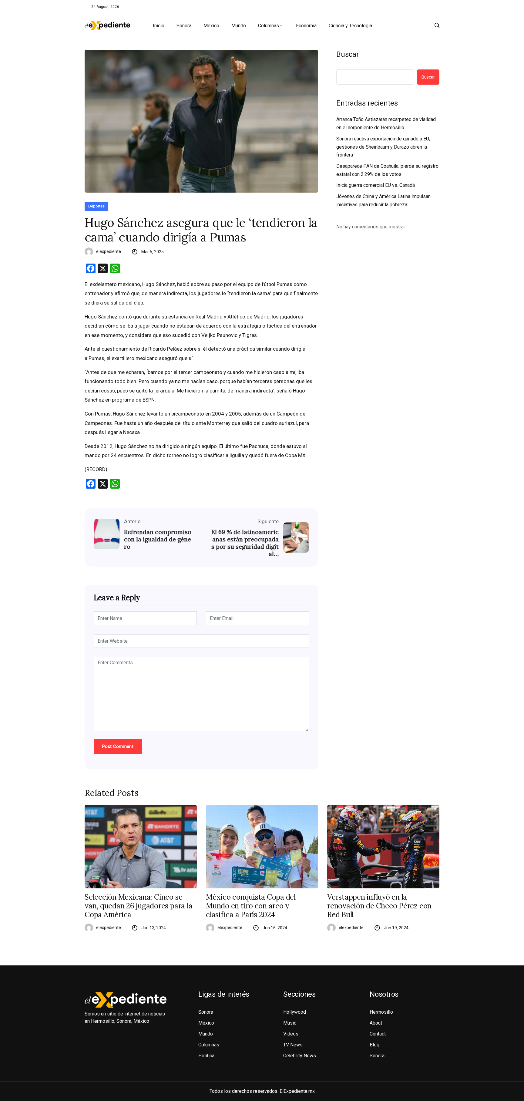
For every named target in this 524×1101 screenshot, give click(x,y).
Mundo (238, 26)
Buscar (347, 54)
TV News (293, 1045)
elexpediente (108, 251)
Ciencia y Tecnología (350, 26)
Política (206, 1056)
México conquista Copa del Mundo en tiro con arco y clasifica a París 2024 (251, 906)
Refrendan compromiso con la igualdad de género (157, 539)
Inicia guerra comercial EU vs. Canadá (375, 185)
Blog (374, 1045)
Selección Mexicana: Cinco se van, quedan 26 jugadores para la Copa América (138, 906)
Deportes (96, 206)
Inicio (158, 26)
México (211, 26)
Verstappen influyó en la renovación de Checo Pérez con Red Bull (379, 906)
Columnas (268, 26)
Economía (306, 26)
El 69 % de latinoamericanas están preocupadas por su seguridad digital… (245, 542)
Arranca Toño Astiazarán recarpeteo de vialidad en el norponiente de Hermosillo (386, 123)
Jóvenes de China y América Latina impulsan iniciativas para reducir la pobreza (383, 200)
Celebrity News (299, 1056)
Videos (290, 1034)
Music (289, 1023)
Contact (378, 1034)
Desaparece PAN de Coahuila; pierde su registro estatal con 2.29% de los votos (387, 170)
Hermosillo (381, 1012)
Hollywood (294, 1012)
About (376, 1023)
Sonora (183, 26)
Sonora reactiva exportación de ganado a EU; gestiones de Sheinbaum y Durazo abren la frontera (383, 147)
